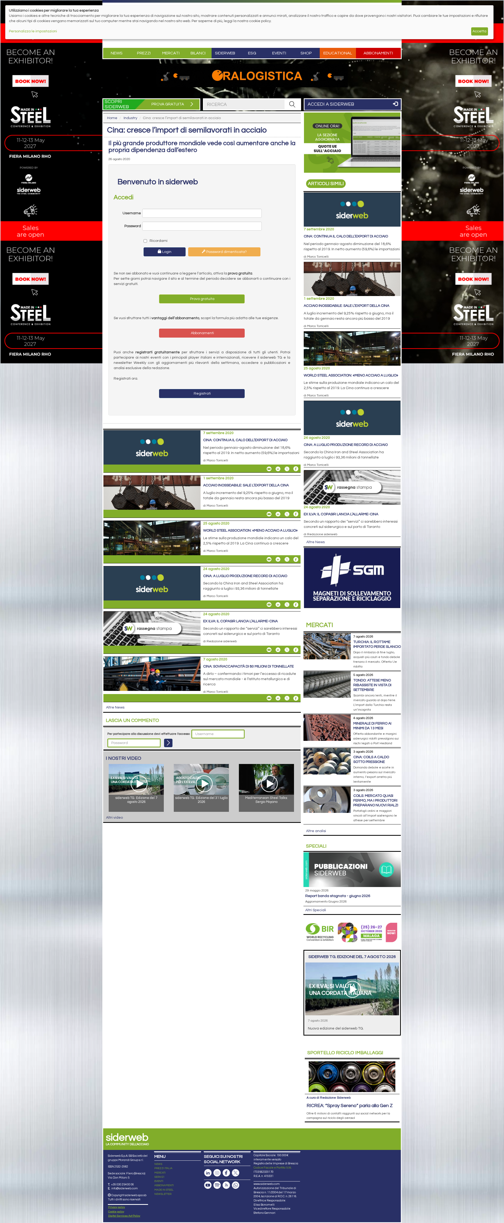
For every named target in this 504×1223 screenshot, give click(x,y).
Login (166, 252)
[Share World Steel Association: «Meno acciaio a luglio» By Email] (269, 559)
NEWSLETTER (162, 1194)
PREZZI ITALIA (163, 1168)
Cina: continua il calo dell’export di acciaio (245, 440)
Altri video (114, 817)
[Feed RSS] (226, 1185)
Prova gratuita (201, 299)
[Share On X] (287, 469)
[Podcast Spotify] (217, 1185)
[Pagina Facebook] (226, 1173)
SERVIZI (159, 1177)
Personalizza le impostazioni (33, 31)
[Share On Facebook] (296, 469)
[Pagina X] (235, 1173)
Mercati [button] (171, 53)
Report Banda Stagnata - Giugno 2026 (337, 896)
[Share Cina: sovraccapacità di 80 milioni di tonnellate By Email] (269, 698)
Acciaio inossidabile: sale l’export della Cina (246, 485)
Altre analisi (316, 831)
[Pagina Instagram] (217, 1173)
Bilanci (198, 53)
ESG (252, 53)
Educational (337, 53)
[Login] (168, 743)
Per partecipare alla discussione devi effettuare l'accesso (148, 734)
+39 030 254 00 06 (122, 1184)
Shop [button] (306, 53)
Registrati (202, 393)
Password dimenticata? (226, 252)
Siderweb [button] (225, 53)
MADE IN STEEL (164, 1190)
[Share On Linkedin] (278, 469)
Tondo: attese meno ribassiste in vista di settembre (372, 685)
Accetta (479, 31)
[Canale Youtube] (208, 1185)
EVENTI (158, 1181)
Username (132, 213)
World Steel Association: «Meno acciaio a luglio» (250, 530)
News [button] (117, 53)
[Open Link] (252, 75)
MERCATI (160, 1172)
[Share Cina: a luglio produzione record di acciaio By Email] (269, 605)
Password (132, 226)
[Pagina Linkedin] (208, 1173)
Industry (130, 118)
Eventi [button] (279, 53)
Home (112, 118)
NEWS (158, 1164)
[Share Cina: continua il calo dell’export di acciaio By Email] (269, 469)
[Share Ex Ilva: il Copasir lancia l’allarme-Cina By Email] (269, 650)
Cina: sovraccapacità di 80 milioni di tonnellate (248, 666)
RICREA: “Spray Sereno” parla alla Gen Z (350, 1105)
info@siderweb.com (124, 1188)
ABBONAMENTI (164, 1185)
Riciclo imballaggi (345, 1052)
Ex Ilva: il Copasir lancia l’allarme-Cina (240, 621)
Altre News (115, 707)
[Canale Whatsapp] (235, 1185)
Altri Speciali (315, 910)
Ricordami (158, 241)
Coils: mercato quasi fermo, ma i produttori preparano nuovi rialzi (375, 800)
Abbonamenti (378, 53)
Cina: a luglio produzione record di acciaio (245, 576)
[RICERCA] (292, 104)
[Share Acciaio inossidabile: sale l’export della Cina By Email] (269, 514)
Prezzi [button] (144, 53)
